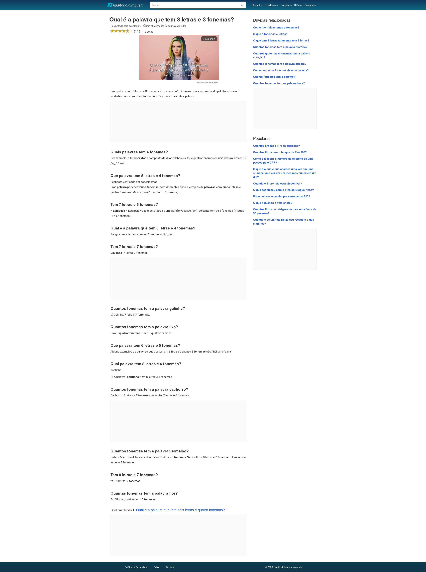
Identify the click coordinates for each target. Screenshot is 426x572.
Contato (170, 567)
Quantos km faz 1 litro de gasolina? (276, 146)
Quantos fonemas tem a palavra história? (280, 47)
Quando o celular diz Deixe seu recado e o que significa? (283, 221)
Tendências (271, 5)
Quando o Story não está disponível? (277, 183)
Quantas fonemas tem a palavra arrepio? (279, 64)
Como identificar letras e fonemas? (276, 27)
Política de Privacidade (136, 567)
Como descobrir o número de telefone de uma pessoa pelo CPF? (283, 161)
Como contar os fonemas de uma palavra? (281, 70)
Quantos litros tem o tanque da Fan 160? (280, 152)
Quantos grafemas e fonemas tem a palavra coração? (281, 55)
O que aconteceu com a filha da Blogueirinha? (283, 190)
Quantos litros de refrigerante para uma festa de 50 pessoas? (284, 211)
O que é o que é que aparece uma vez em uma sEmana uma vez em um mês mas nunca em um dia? (284, 173)
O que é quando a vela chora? (272, 203)
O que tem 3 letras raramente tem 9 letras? (281, 40)
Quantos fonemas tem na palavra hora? (279, 83)
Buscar (242, 5)
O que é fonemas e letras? (270, 34)
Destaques (310, 5)
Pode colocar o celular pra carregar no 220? (281, 196)
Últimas (298, 5)
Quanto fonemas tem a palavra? (274, 77)
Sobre (156, 567)
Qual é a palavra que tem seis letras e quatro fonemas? (180, 509)
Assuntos (257, 5)
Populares (286, 5)
